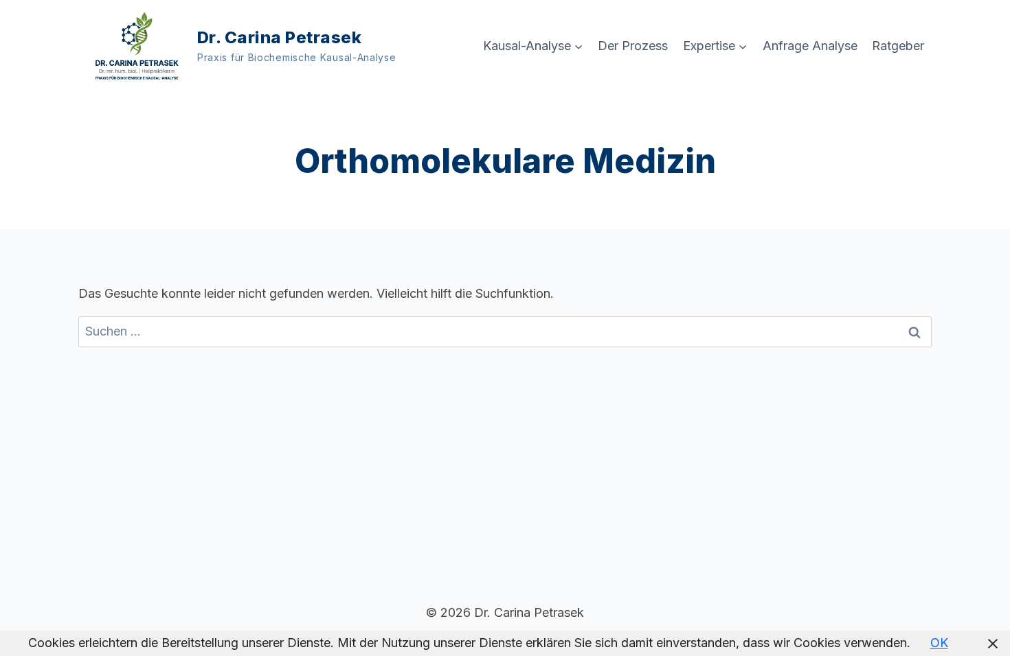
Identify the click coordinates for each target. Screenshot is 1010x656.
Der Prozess (633, 45)
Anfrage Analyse (810, 45)
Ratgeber (898, 45)
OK (939, 642)
